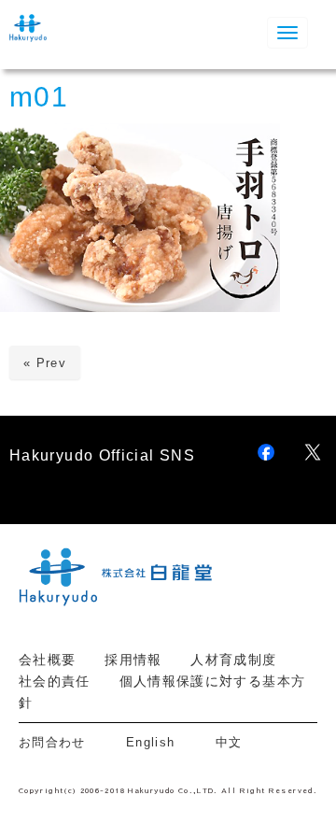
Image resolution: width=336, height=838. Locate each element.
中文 (229, 742)
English (150, 742)
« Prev (44, 363)
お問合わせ (59, 742)
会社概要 (47, 659)
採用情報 (133, 659)
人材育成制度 (233, 659)
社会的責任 (55, 681)
